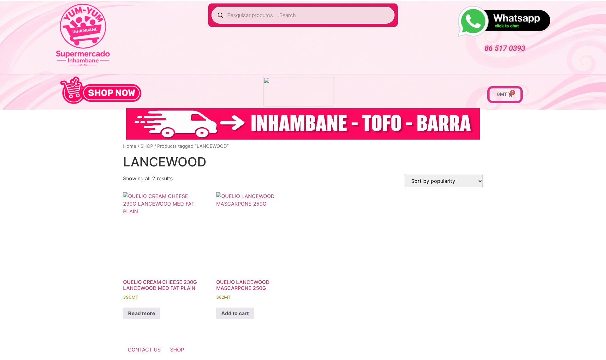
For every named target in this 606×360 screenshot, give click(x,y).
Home (129, 146)
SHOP (146, 146)
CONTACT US (144, 349)
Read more (141, 313)
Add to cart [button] (235, 313)
